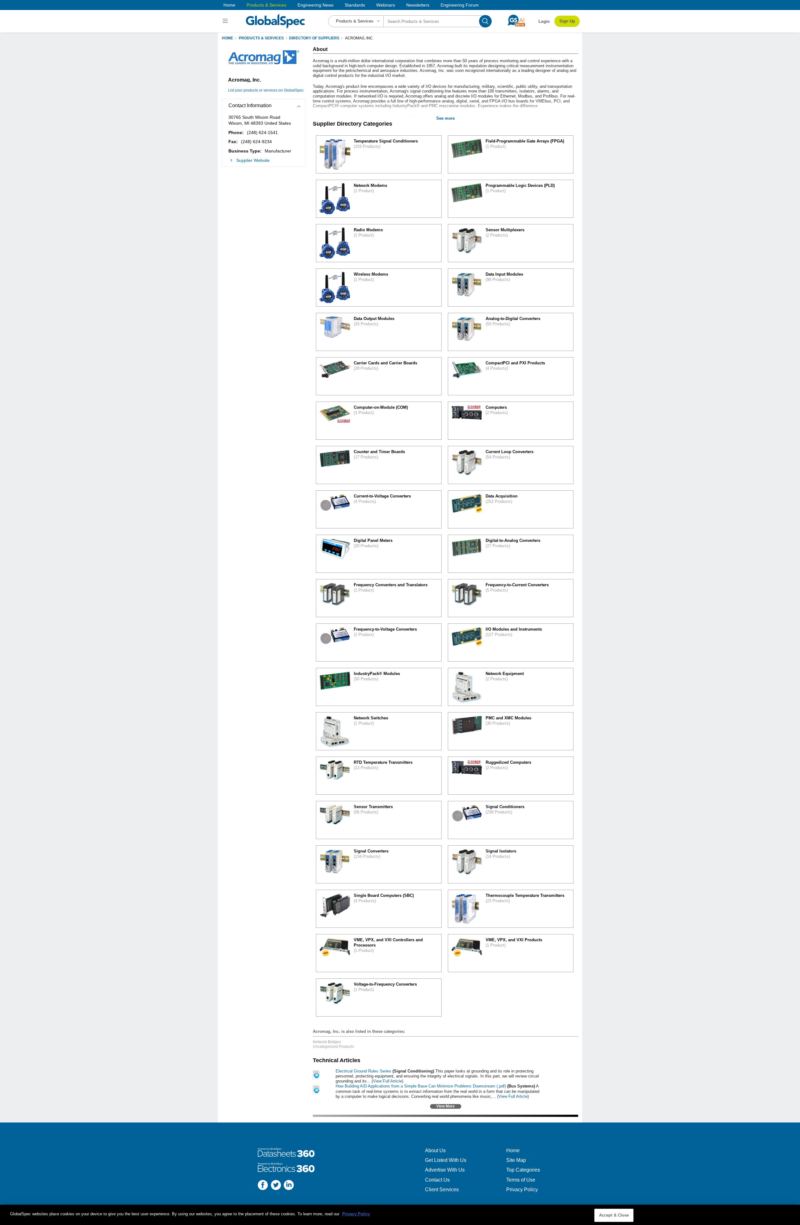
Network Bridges (327, 1042)
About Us (435, 1150)
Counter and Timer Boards (379, 451)
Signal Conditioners (505, 806)
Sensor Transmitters (373, 806)
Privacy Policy (522, 1189)
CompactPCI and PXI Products (515, 363)
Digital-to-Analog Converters (513, 540)
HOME (227, 38)
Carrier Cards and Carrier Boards (385, 363)
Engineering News (315, 5)
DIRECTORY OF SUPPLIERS (314, 38)
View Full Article (387, 1081)
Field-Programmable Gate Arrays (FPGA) (525, 141)
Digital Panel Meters (373, 540)
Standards (355, 5)
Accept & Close (614, 1215)
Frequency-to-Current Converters (517, 584)
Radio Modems (368, 230)
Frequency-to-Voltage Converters (385, 629)
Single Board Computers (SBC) (384, 895)
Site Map (516, 1160)
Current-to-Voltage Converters (382, 496)
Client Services (442, 1189)
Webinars (385, 5)
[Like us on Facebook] (263, 1186)
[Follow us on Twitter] (276, 1186)
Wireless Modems (371, 274)
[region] (400, 1215)
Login (544, 21)
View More (445, 1106)
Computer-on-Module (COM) (381, 407)
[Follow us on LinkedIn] (289, 1186)
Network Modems (370, 185)
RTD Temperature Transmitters (383, 762)
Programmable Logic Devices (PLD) (520, 185)
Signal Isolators (501, 851)
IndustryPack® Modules (377, 673)
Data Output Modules (374, 318)
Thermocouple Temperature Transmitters (525, 895)
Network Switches (371, 718)
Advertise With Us (445, 1169)
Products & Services (266, 5)
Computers (496, 407)
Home (229, 5)
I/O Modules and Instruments (514, 629)
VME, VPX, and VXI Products (514, 940)
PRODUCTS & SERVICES (261, 38)
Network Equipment (505, 673)
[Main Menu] (226, 21)
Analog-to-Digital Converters (513, 318)
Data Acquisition (502, 496)
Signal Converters (371, 851)
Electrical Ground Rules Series (363, 1071)
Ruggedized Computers (508, 762)
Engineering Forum (460, 5)
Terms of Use (520, 1179)
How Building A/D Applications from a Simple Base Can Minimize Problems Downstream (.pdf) (421, 1086)
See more (445, 118)
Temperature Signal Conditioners (386, 141)
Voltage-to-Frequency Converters (385, 984)
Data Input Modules (504, 274)
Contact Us (437, 1179)
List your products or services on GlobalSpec (266, 90)
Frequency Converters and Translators (391, 584)
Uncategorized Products (333, 1046)
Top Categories (523, 1169)
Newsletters (417, 5)
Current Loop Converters (509, 451)
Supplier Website (253, 160)
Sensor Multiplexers (505, 230)
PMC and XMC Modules (508, 718)
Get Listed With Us (445, 1160)
